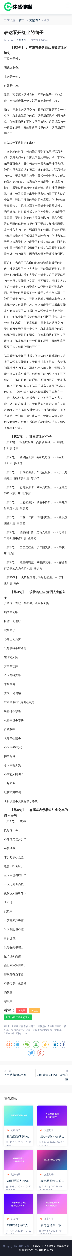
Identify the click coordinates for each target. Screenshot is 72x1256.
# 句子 (21, 1010)
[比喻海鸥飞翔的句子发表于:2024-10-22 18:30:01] (18, 1116)
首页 (21, 20)
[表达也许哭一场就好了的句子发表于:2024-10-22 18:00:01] (52, 1204)
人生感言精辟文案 (15, 1075)
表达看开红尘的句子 (50, 1181)
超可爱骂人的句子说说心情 (17, 1181)
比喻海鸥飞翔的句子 (17, 1137)
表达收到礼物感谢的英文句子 (50, 1137)
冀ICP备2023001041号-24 (37, 1250)
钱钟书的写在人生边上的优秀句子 (17, 1225)
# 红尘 (34, 1010)
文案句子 (35, 20)
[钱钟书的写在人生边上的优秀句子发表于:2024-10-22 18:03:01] (18, 1204)
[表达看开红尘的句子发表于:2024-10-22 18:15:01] (52, 1160)
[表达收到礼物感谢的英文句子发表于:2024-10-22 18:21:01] (52, 1116)
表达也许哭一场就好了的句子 (50, 1225)
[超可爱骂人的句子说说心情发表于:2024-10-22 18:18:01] (18, 1160)
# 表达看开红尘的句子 (18, 1017)
